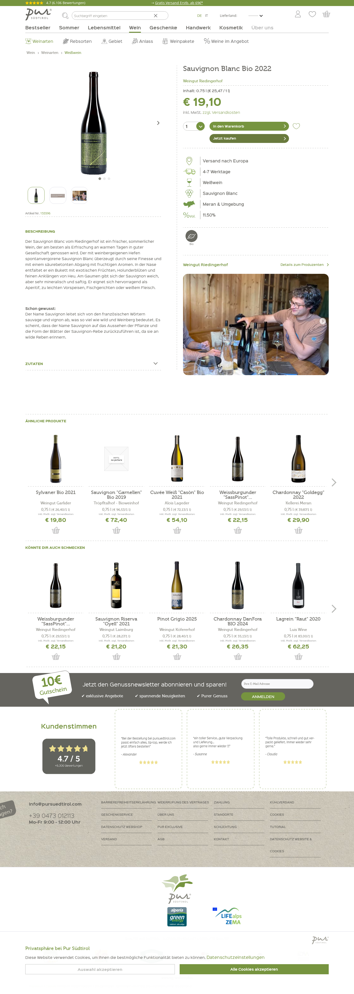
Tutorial (278, 827)
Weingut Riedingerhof (203, 81)
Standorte (223, 814)
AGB (160, 839)
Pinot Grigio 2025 (177, 619)
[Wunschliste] (312, 14)
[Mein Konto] (298, 14)
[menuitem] (297, 14)
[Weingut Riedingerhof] (256, 324)
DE (199, 15)
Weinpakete (182, 41)
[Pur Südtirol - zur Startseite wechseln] (38, 14)
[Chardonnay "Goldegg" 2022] (298, 459)
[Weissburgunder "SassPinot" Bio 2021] (238, 459)
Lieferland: (228, 15)
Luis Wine (298, 630)
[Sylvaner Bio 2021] (56, 459)
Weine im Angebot (230, 41)
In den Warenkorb (228, 126)
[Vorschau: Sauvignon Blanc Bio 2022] (36, 195)
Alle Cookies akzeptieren (254, 969)
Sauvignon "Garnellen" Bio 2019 (116, 495)
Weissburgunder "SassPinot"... (237, 495)
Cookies (277, 814)
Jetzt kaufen (224, 138)
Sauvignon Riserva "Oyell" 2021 (116, 621)
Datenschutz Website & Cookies (291, 845)
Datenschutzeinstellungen (236, 957)
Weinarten (43, 41)
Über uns (165, 814)
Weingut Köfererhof (177, 630)
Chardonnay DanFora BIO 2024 (238, 621)
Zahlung (222, 802)
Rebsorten (81, 41)
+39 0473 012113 (51, 815)
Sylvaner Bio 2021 (56, 492)
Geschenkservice (117, 814)
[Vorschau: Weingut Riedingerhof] (57, 195)
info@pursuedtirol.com (55, 804)
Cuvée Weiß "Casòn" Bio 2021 (177, 495)
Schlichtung (225, 827)
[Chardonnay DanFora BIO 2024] (238, 585)
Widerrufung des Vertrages (183, 802)
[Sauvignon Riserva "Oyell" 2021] (116, 585)
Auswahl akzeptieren (100, 969)
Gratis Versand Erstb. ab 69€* (179, 2)
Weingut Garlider (55, 503)
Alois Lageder (177, 503)
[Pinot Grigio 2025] (177, 585)
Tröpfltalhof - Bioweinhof (116, 503)
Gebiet (115, 41)
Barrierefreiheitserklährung (128, 802)
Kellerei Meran (298, 503)
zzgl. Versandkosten (221, 112)
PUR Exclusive (170, 827)
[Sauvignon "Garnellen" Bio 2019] (116, 459)
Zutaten (34, 363)
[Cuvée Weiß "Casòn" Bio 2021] (177, 459)
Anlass (146, 41)
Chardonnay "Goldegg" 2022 (298, 495)
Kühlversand (282, 802)
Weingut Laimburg (116, 630)
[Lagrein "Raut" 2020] (298, 585)
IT (206, 15)
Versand (109, 839)
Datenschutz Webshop (121, 827)
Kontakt (221, 839)
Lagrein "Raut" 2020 (298, 619)
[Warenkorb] (328, 14)
